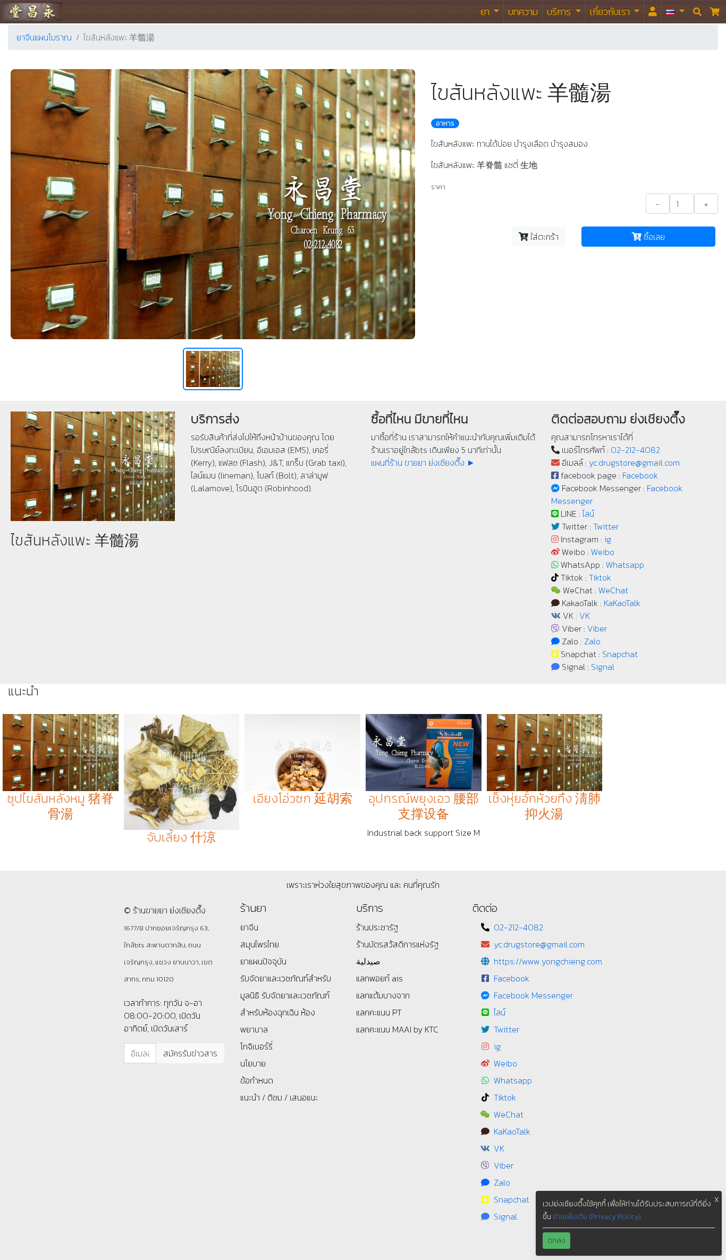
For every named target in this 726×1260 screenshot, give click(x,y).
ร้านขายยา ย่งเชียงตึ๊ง (32, 11)
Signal (602, 666)
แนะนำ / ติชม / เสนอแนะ (279, 1097)
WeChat (613, 590)
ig (607, 539)
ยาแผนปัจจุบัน (263, 961)
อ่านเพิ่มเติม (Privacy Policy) (597, 1216)
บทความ (523, 11)
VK (584, 615)
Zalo (592, 641)
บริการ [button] (560, 11)
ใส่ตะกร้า (543, 236)
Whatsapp (625, 564)
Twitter (606, 526)
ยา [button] (486, 11)
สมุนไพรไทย (259, 944)
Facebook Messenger (533, 995)
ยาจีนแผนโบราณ (44, 37)
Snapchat (620, 654)
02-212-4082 (635, 449)
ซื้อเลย (653, 236)
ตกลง (556, 1240)
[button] (675, 11)
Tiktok (600, 577)
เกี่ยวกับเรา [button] (611, 11)
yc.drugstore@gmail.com (634, 462)
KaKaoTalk (622, 603)
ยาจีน (249, 927)
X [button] (716, 1199)
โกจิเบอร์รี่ (256, 1046)
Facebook (640, 475)
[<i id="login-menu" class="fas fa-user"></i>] (652, 11)
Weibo (602, 551)
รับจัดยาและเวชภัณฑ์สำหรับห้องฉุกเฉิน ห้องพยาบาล (285, 1012)
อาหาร (445, 123)
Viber (597, 628)
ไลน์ (588, 513)
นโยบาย (253, 1063)
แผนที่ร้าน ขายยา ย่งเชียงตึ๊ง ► (423, 462)
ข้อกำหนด (256, 1080)
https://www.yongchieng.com (548, 961)
